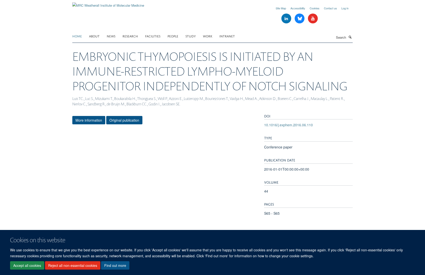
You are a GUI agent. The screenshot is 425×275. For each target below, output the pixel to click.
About (94, 35)
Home (77, 35)
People (172, 35)
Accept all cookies (27, 265)
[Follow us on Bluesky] (300, 18)
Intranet (227, 35)
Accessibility (297, 8)
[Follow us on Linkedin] (286, 18)
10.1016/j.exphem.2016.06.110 (288, 124)
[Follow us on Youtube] (313, 18)
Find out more (115, 265)
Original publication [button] (124, 120)
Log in (345, 8)
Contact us (330, 8)
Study (190, 35)
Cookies (314, 8)
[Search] (350, 37)
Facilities (152, 35)
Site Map (281, 8)
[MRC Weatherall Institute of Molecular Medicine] (108, 3)
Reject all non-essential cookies (72, 265)
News (111, 35)
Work (207, 35)
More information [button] (89, 120)
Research (130, 35)
